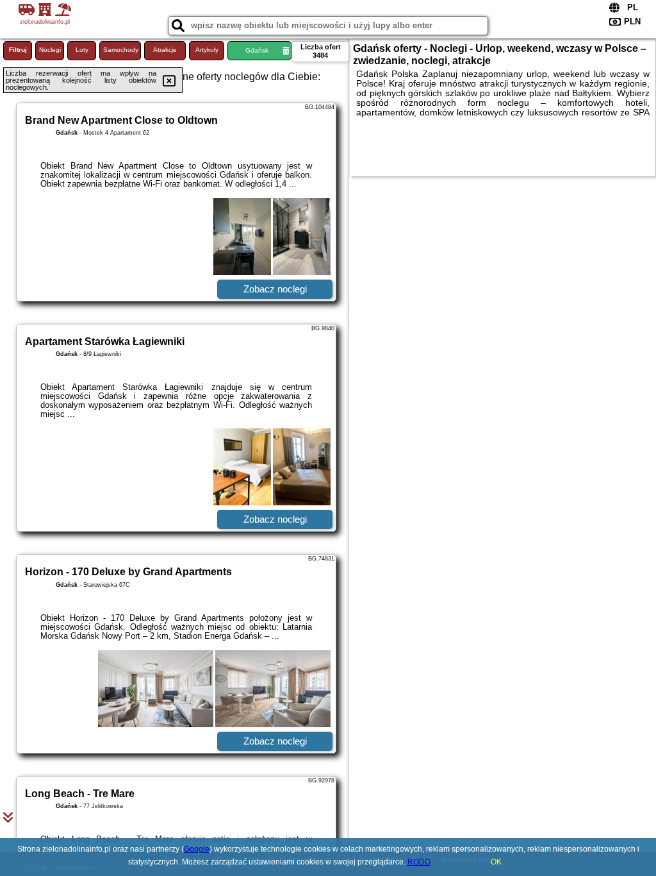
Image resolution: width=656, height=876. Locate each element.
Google (196, 849)
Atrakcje (165, 49)
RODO (418, 861)
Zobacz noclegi (275, 288)
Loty (82, 49)
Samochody (120, 49)
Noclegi (50, 49)
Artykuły (206, 49)
